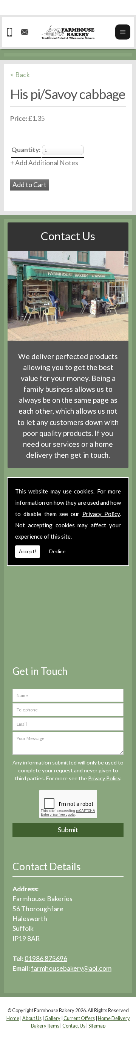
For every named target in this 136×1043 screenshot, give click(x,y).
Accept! (27, 551)
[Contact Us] (68, 338)
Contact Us (68, 235)
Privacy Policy (101, 513)
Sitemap (96, 1026)
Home (12, 1018)
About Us (32, 1018)
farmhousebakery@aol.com (71, 968)
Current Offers (79, 1018)
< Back (20, 75)
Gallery (52, 1018)
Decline (57, 551)
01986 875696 (46, 958)
